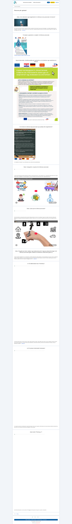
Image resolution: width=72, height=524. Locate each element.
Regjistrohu (52, 2)
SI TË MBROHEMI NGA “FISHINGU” (36, 263)
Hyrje (48, 2)
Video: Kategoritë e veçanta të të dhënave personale (36, 167)
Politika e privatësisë (33, 519)
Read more (23, 30)
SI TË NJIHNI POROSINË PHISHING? (36, 348)
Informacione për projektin (27, 2)
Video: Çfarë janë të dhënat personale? (36, 208)
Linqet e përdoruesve (39, 519)
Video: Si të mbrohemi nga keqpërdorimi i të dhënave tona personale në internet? (36, 17)
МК (56, 2)
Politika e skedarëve (27, 519)
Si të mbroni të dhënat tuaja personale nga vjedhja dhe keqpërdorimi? (36, 126)
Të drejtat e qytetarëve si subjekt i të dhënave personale (36, 35)
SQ (57, 2)
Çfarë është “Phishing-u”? (36, 432)
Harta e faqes (45, 519)
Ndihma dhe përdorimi (36, 2)
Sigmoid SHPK (38, 522)
